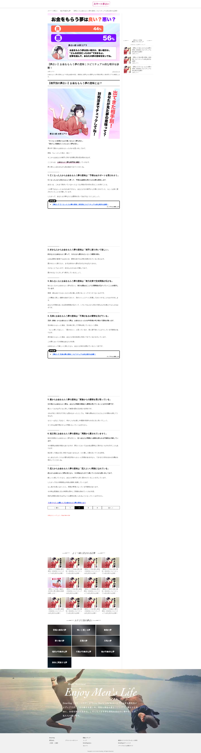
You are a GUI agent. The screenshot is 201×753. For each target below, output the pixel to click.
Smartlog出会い (87, 743)
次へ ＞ (110, 508)
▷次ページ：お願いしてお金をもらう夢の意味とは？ (67, 502)
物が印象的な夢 (65, 11)
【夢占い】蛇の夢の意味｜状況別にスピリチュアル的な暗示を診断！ (141, 59)
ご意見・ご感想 (53, 743)
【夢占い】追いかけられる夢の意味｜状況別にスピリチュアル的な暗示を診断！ (141, 50)
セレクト (85, 745)
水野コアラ (51, 71)
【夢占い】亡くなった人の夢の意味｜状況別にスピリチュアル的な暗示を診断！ (80, 204)
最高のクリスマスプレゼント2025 (127, 740)
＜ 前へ (56, 508)
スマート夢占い (53, 11)
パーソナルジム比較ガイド (125, 745)
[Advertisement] (65, 532)
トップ (85, 740)
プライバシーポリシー (71, 740)
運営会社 (51, 740)
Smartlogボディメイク (124, 743)
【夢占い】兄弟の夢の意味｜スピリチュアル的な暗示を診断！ (74, 354)
